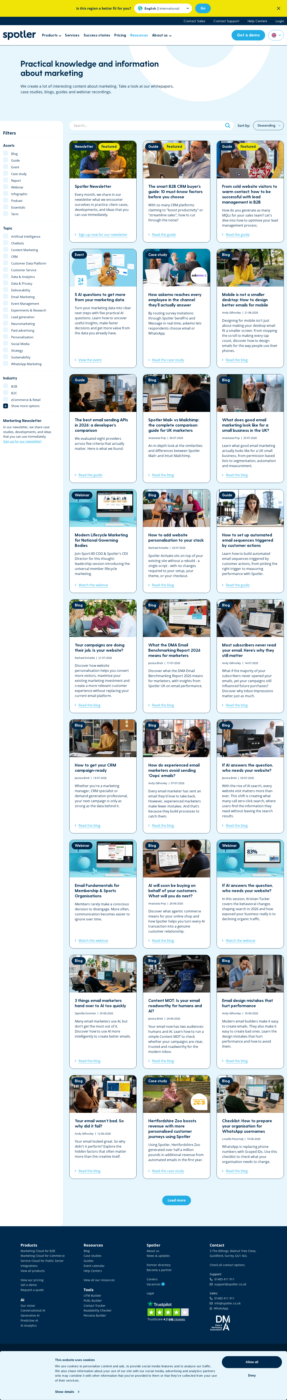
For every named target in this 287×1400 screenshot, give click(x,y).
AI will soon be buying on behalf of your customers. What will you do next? (176, 894)
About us (153, 1251)
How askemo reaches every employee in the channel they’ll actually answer (176, 308)
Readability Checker (98, 1310)
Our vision (28, 1306)
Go (203, 8)
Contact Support (226, 21)
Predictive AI (29, 1320)
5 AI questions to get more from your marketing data (103, 308)
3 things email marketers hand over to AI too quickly (103, 1012)
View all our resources (99, 1280)
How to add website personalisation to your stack (176, 541)
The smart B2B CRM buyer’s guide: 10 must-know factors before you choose (176, 191)
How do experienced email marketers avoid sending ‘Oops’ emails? (176, 776)
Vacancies (155, 1284)
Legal (150, 1293)
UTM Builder (92, 1295)
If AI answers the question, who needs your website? (250, 776)
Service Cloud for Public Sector (42, 1261)
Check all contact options (227, 1265)
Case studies (92, 1256)
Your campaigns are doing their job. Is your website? (103, 656)
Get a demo (29, 1285)
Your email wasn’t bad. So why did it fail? (103, 1127)
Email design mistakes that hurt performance (250, 1012)
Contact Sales (194, 21)
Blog (87, 1251)
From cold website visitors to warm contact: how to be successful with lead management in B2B (250, 191)
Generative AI (30, 1315)
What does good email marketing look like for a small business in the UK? (250, 428)
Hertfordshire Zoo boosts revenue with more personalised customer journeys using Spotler (176, 1127)
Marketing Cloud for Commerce (43, 1256)
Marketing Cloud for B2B (38, 1251)
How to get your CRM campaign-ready (103, 776)
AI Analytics (29, 1325)
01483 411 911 (223, 1279)
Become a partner (159, 1270)
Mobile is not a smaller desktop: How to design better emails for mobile (250, 308)
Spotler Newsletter (103, 191)
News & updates (158, 1256)
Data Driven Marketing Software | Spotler (19, 35)
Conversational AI (33, 1310)
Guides (88, 1261)
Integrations (29, 1266)
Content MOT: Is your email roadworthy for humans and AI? (176, 1012)
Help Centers (257, 21)
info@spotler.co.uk (227, 1303)
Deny (252, 1375)
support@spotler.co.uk (229, 1284)
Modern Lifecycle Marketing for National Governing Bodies (103, 541)
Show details (64, 1392)
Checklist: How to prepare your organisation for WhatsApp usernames (250, 1127)
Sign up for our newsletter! (22, 441)
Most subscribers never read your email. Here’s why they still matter (250, 656)
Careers (152, 1279)
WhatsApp (220, 1308)
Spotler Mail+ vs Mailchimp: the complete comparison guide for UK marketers (176, 428)
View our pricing (32, 1280)
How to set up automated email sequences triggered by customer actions (250, 541)
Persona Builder (95, 1315)
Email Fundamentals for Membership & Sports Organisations (103, 894)
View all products (33, 1271)
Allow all (252, 1362)
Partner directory (159, 1265)
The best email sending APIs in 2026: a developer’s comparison (103, 428)
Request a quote (32, 1290)
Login (280, 21)
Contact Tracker (94, 1306)
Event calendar (94, 1266)
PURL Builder (93, 1301)
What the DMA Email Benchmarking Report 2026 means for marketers (176, 656)
